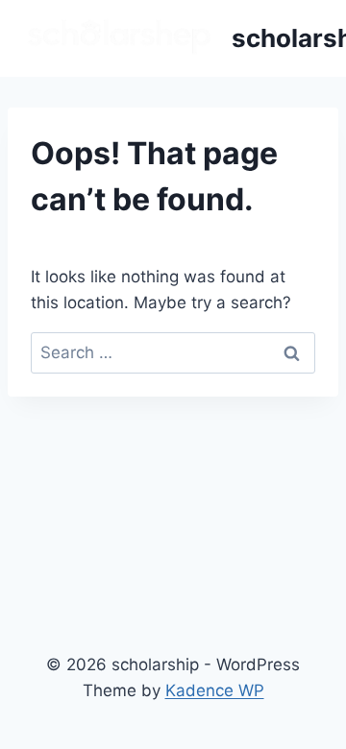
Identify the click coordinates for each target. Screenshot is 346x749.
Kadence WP (214, 690)
